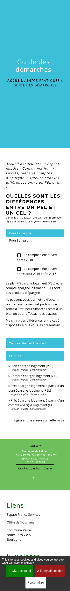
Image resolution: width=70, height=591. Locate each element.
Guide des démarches (35, 85)
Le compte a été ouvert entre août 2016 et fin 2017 (37, 271)
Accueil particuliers (24, 164)
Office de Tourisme (20, 522)
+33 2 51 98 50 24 (35, 462)
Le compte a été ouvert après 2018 (37, 257)
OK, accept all (21, 570)
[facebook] (35, 479)
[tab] (35, 233)
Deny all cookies (51, 570)
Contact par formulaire (35, 468)
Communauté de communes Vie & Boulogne (19, 535)
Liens (15, 505)
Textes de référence (26, 343)
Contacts (35, 445)
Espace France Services (23, 514)
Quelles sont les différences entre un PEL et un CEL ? (34, 182)
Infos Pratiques (43, 80)
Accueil (15, 80)
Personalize (35, 582)
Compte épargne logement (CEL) (34, 376)
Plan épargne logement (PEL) (32, 366)
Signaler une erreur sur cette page (39, 420)
